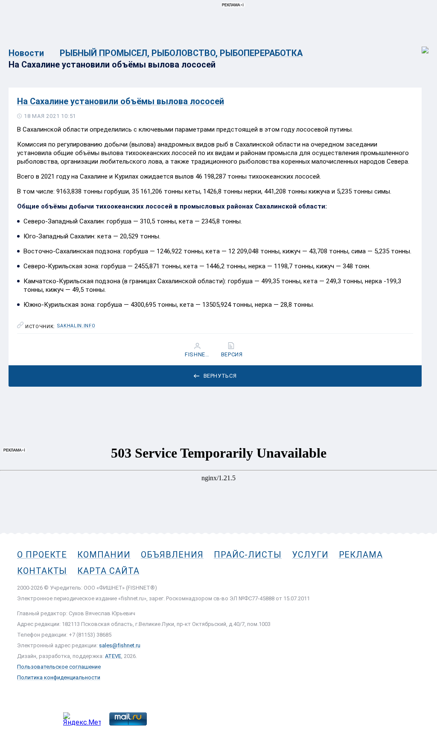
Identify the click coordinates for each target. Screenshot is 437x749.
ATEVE (113, 656)
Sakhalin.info (76, 326)
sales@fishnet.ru (119, 645)
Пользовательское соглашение (59, 667)
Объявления (172, 554)
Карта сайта (108, 571)
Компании (103, 554)
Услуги (310, 554)
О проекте (42, 554)
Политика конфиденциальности (58, 677)
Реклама (361, 554)
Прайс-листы (248, 554)
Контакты (42, 571)
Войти (419, 45)
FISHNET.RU (198, 354)
